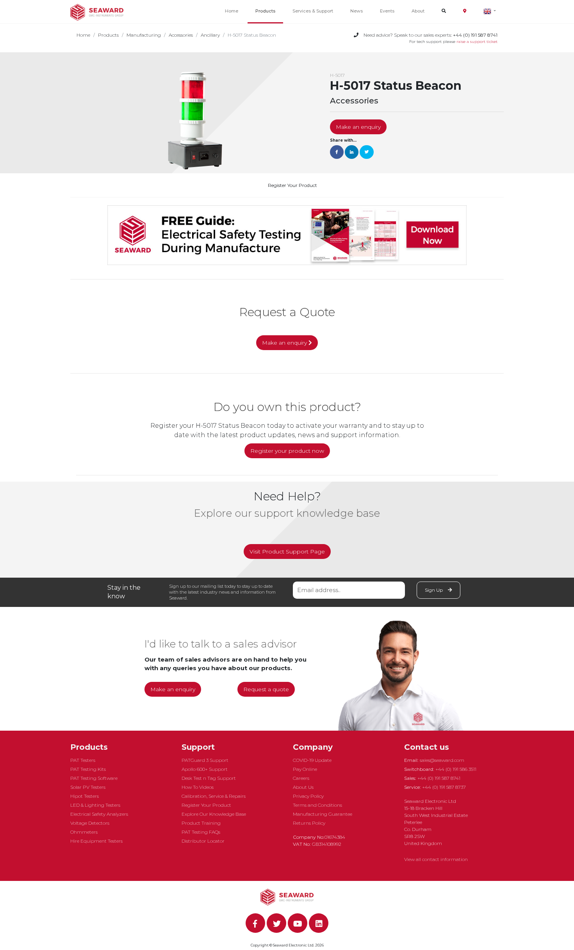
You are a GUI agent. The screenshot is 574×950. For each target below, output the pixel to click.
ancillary (210, 35)
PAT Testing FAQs (201, 832)
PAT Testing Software (94, 778)
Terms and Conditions (317, 805)
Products (265, 11)
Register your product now (287, 450)
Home (231, 11)
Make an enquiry (358, 126)
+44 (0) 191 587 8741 (438, 778)
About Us (303, 787)
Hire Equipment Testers (96, 841)
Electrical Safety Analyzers (99, 814)
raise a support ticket (476, 41)
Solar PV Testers (87, 787)
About (418, 11)
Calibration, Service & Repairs (214, 796)
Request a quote (266, 689)
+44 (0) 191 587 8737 (444, 787)
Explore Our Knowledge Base (214, 814)
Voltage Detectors (89, 823)
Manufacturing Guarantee (322, 814)
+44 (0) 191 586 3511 (455, 769)
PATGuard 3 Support (205, 760)
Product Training (201, 823)
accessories (181, 35)
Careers (301, 778)
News (356, 11)
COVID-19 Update (312, 760)
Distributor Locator (203, 841)
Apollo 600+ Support (205, 769)
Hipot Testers (84, 796)
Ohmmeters (84, 832)
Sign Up (434, 590)
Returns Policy (309, 823)
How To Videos (198, 787)
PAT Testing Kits (88, 769)
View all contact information (436, 859)
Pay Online (305, 769)
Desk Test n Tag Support (209, 778)
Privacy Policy (308, 796)
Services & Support (312, 11)
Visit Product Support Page (287, 551)
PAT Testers (82, 760)
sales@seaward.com (442, 760)
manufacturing (144, 35)
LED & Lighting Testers (95, 805)
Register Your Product (292, 185)
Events (387, 11)
